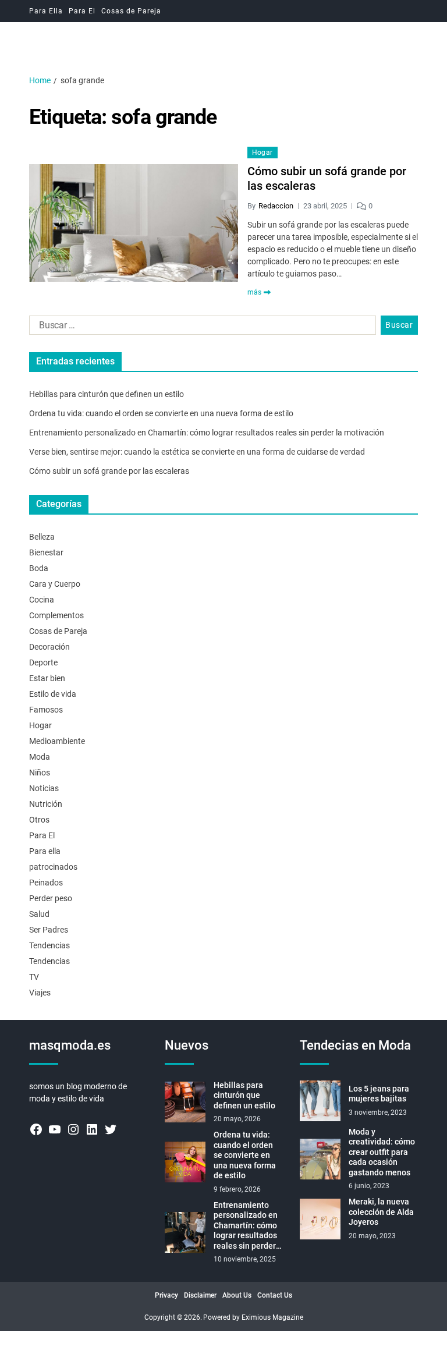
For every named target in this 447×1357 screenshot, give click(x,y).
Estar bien (47, 678)
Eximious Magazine (272, 1317)
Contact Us (274, 1295)
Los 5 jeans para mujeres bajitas (379, 1094)
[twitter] (111, 1129)
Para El (82, 11)
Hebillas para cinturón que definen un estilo (106, 394)
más (254, 292)
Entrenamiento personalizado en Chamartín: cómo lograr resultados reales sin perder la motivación (206, 432)
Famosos (46, 709)
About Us (236, 1295)
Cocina (41, 599)
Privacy (166, 1295)
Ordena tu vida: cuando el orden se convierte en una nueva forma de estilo (161, 413)
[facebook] (36, 1129)
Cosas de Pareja (131, 11)
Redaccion (275, 205)
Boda (38, 568)
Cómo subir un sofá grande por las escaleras (326, 178)
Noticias (44, 788)
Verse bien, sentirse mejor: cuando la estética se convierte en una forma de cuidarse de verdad (197, 451)
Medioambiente (57, 741)
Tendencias (49, 945)
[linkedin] (92, 1129)
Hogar (262, 152)
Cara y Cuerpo (54, 584)
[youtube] (55, 1129)
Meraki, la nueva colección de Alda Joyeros (381, 1212)
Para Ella (46, 11)
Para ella (45, 851)
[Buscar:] (200, 328)
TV (34, 977)
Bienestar (46, 552)
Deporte (43, 662)
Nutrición (45, 804)
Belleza (42, 536)
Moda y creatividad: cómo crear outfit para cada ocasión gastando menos (382, 1152)
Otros (39, 819)
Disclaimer (200, 1295)
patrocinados (53, 866)
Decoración (49, 646)
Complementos (56, 615)
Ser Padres (48, 929)
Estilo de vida (52, 694)
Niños (39, 772)
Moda (39, 756)
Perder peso (50, 898)
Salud (39, 914)
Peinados (46, 882)
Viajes (40, 992)
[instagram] (73, 1129)
